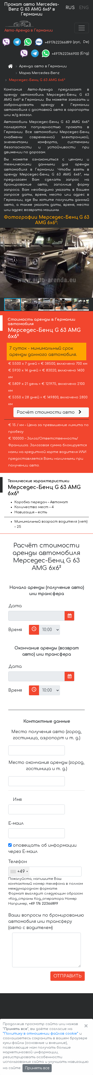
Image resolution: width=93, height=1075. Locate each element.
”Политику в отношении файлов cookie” (40, 1033)
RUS (70, 7)
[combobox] (19, 871)
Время (15, 629)
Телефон (17, 861)
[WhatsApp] (28, 42)
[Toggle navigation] (81, 28)
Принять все (37, 1068)
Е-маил (16, 823)
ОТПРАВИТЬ (67, 976)
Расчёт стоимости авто (46, 412)
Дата (15, 606)
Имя (17, 799)
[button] (88, 263)
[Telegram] (17, 42)
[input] (36, 616)
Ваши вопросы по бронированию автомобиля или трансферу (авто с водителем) (46, 921)
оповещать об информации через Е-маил (42, 848)
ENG (83, 7)
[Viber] (6, 42)
